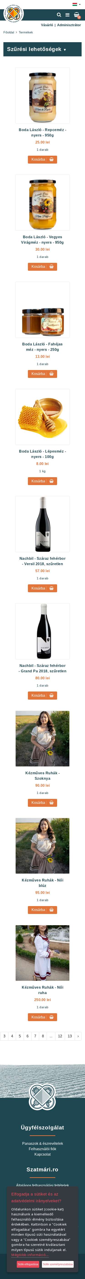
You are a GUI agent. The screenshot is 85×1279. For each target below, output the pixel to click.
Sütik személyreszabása (58, 1264)
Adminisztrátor (69, 25)
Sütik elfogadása (28, 1264)
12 (60, 1036)
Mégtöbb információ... (30, 1254)
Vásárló (47, 25)
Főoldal (8, 32)
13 (70, 1036)
